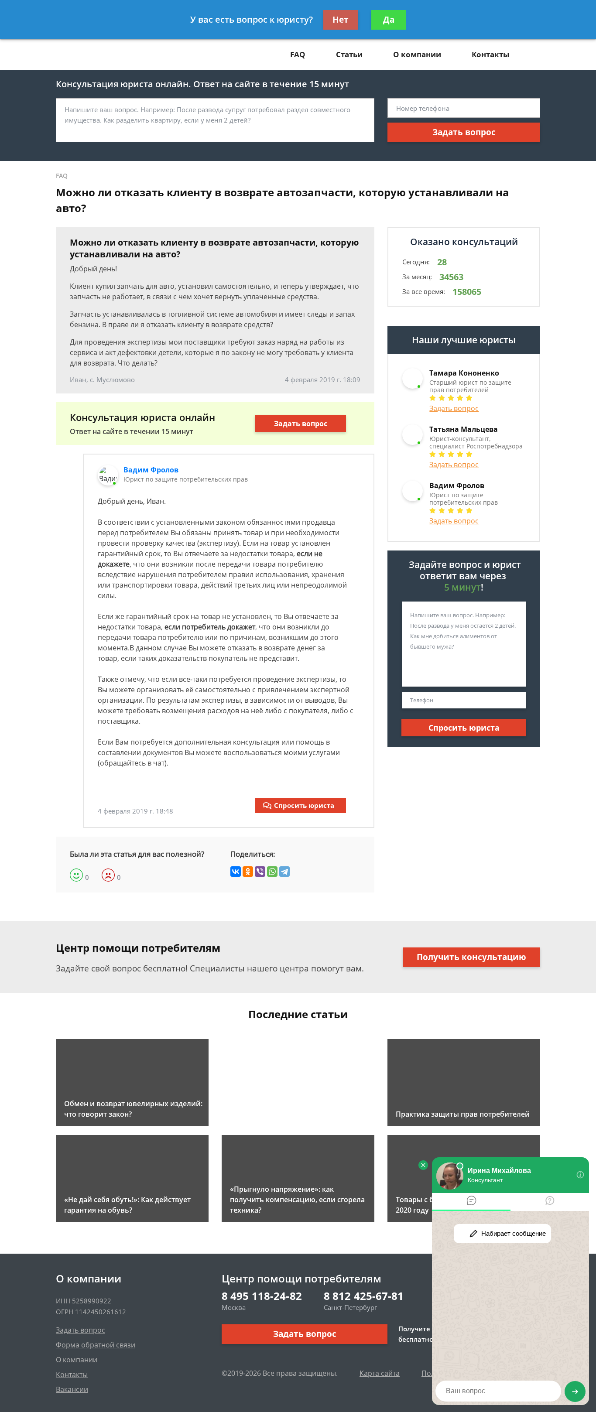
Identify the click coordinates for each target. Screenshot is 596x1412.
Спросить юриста (304, 805)
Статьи (349, 54)
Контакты (490, 54)
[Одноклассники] (248, 871)
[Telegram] (284, 871)
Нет (340, 19)
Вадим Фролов (150, 470)
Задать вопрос (464, 132)
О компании (417, 54)
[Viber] (260, 871)
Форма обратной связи (95, 1345)
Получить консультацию (471, 957)
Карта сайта (380, 1373)
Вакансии (72, 1389)
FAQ (297, 54)
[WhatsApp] (272, 871)
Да (388, 19)
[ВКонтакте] (235, 871)
